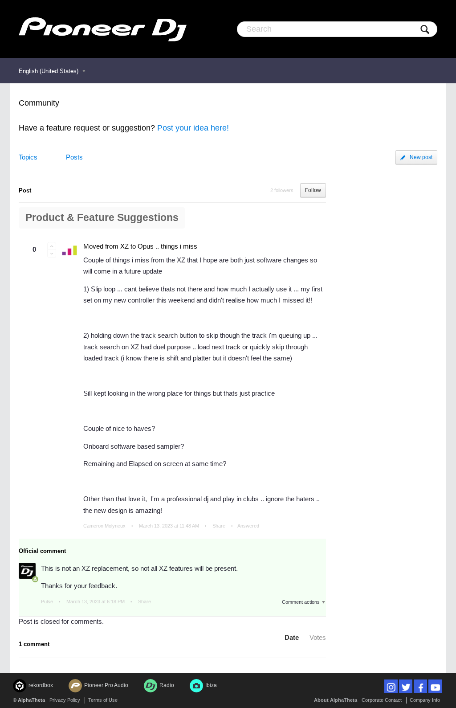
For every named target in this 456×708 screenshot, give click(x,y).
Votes (317, 637)
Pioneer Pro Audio (106, 685)
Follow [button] (313, 190)
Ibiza (211, 685)
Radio (166, 685)
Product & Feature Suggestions (102, 217)
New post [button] (421, 157)
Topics (28, 157)
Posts (74, 157)
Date (292, 637)
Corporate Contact (382, 700)
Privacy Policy (64, 700)
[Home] (103, 29)
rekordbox (40, 685)
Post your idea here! (193, 127)
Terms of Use (103, 700)
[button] (51, 246)
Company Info (425, 700)
